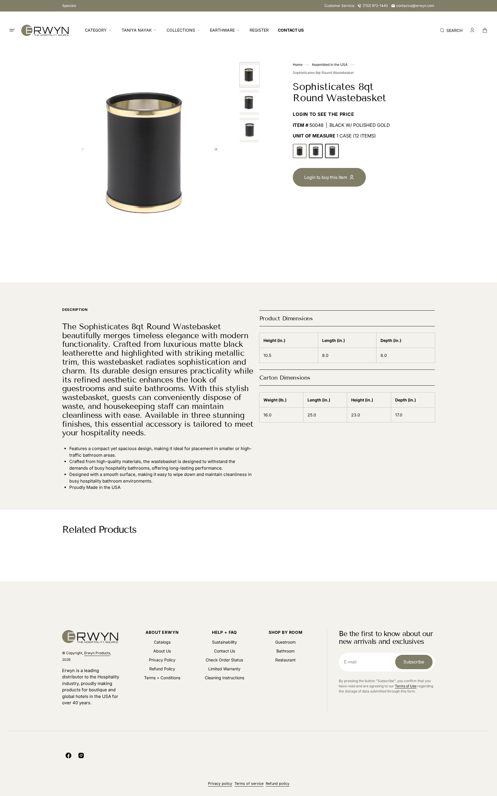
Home (298, 64)
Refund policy (277, 783)
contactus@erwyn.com (415, 5)
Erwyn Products (97, 653)
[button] (451, 30)
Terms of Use (405, 686)
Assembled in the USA (329, 64)
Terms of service (248, 783)
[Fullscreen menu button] (12, 30)
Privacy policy (220, 783)
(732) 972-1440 (375, 5)
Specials (69, 5)
